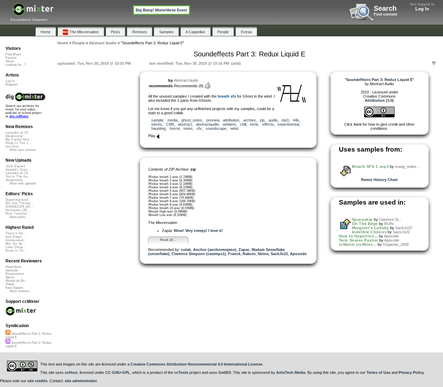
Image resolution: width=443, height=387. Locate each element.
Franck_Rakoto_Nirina (248, 254)
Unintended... (16, 240)
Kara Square (14, 287)
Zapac (244, 250)
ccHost (71, 372)
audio (273, 120)
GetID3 (224, 372)
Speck (10, 277)
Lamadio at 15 (17, 132)
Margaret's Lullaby (370, 228)
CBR (170, 124)
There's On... (16, 233)
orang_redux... (407, 166)
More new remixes (23, 150)
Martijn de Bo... (17, 280)
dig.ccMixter (19, 116)
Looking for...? (16, 64)
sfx (199, 128)
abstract (185, 124)
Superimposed (17, 199)
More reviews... (21, 291)
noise (187, 128)
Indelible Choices (369, 232)
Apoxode (298, 254)
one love (12, 146)
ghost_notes (191, 120)
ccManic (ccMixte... (358, 244)
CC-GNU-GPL (117, 372)
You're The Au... (18, 176)
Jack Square (15, 166)
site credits (37, 381)
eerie (254, 124)
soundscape (216, 128)
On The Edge (365, 224)
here (358, 124)
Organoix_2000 (396, 244)
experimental (288, 124)
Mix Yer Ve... (16, 243)
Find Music (13, 54)
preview (212, 120)
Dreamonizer (15, 274)
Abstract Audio (186, 80)
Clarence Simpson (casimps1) (199, 254)
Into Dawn (14, 236)
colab (186, 250)
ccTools (181, 372)
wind (234, 128)
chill (243, 124)
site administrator (81, 381)
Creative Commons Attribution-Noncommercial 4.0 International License (196, 364)
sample (157, 120)
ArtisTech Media (290, 372)
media (173, 120)
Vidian (10, 284)
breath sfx (227, 96)
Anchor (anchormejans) (214, 250)
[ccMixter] (33, 13)
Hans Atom (13, 267)
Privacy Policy (411, 372)
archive (249, 120)
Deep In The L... (19, 143)
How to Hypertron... (358, 236)
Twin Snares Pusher (358, 240)
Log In (422, 8)
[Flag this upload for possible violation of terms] (434, 63)
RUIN (389, 224)
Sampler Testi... (18, 169)
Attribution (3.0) (379, 100)
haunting (158, 128)
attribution (231, 120)
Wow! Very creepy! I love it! (198, 230)
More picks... (19, 217)
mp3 (285, 120)
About (10, 61)
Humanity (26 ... (18, 210)
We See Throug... (20, 203)
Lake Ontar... (16, 247)
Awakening (14, 136)
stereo (156, 124)
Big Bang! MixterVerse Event (161, 10)
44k (296, 120)
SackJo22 (279, 254)
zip (262, 120)
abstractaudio (207, 124)
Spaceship (362, 219)
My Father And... (19, 139)
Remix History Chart (379, 180)
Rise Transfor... (18, 213)
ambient (229, 124)
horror (175, 128)
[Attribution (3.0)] (379, 116)
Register (12, 84)
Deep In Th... (16, 250)
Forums (11, 58)
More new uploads (23, 183)
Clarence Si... (390, 219)
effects (268, 124)
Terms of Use (378, 372)
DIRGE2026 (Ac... (20, 206)
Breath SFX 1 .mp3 (370, 166)
